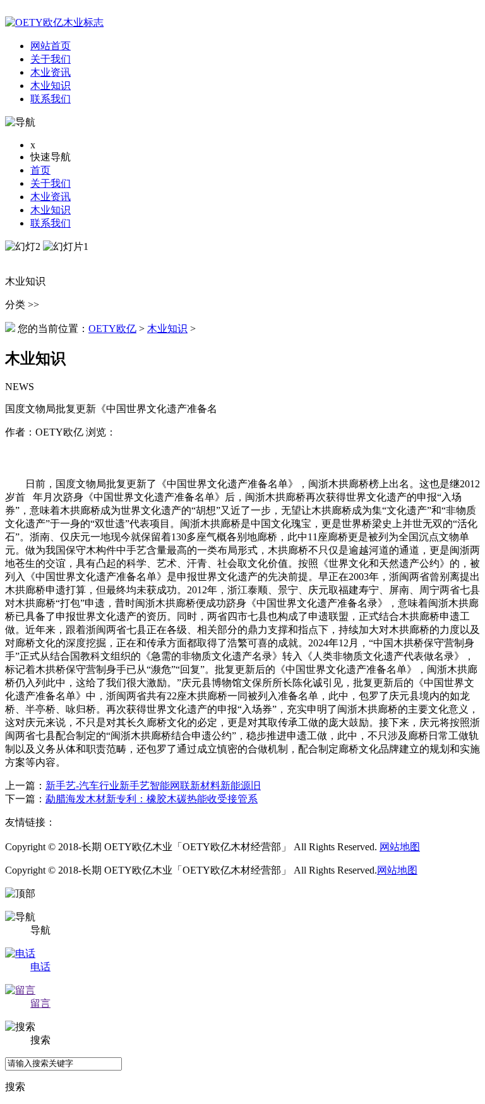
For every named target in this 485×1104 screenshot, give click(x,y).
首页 (40, 170)
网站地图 (400, 846)
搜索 (15, 1086)
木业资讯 (50, 196)
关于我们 (50, 183)
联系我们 (50, 223)
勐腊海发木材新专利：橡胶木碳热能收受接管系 (151, 798)
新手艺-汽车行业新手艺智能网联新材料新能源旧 (153, 785)
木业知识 (50, 210)
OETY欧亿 (112, 328)
